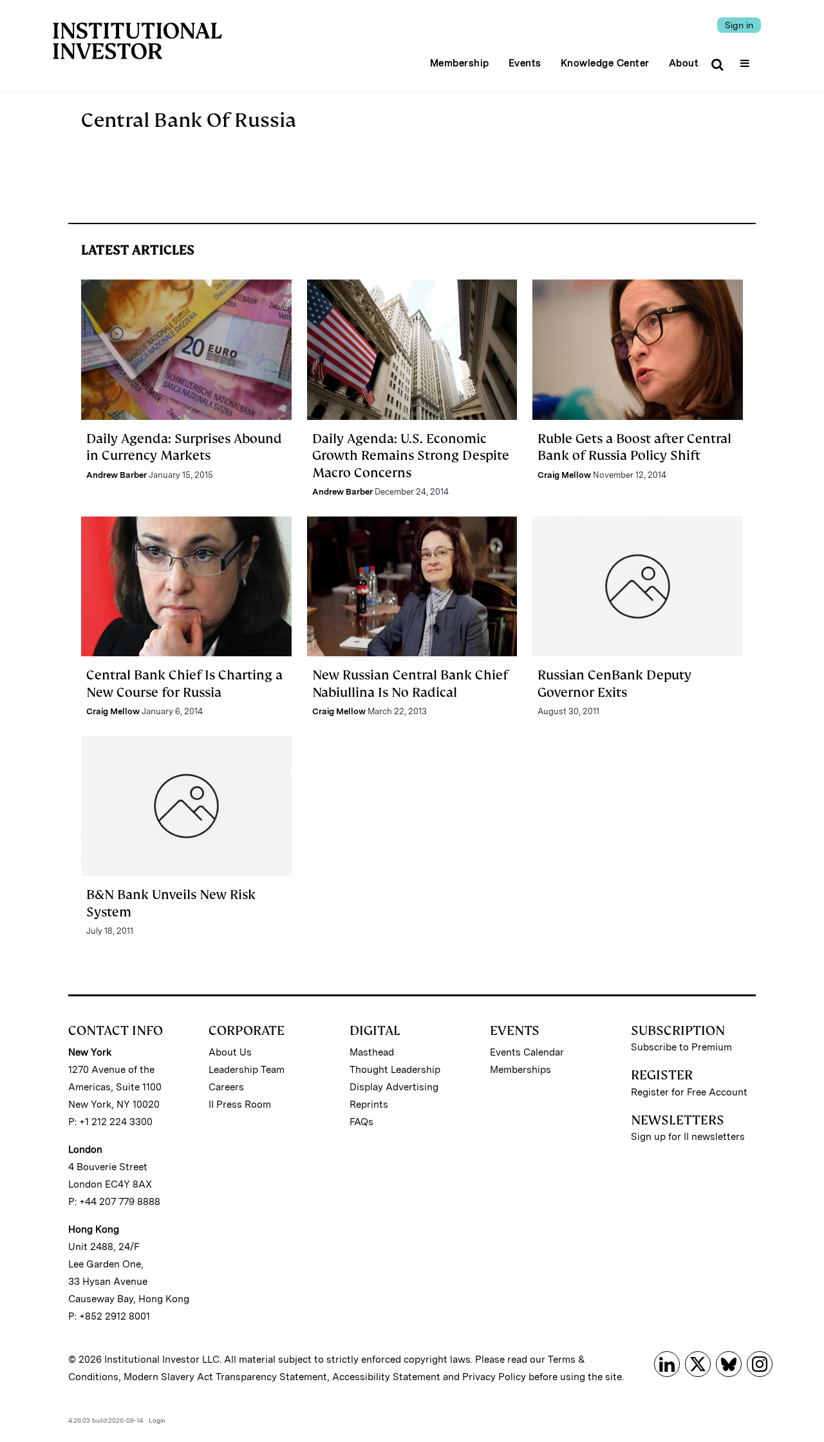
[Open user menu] (746, 59)
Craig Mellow (564, 475)
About (684, 63)
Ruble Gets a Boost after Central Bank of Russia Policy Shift (634, 447)
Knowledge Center (605, 63)
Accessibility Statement (386, 1377)
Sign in (739, 25)
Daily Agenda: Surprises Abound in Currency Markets (184, 447)
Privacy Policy (494, 1377)
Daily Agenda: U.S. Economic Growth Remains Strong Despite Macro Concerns (410, 455)
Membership (459, 63)
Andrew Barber (116, 475)
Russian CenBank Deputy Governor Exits (614, 683)
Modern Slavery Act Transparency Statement (225, 1377)
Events (525, 63)
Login (157, 1420)
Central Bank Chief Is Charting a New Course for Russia (184, 683)
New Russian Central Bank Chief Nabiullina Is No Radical (410, 683)
